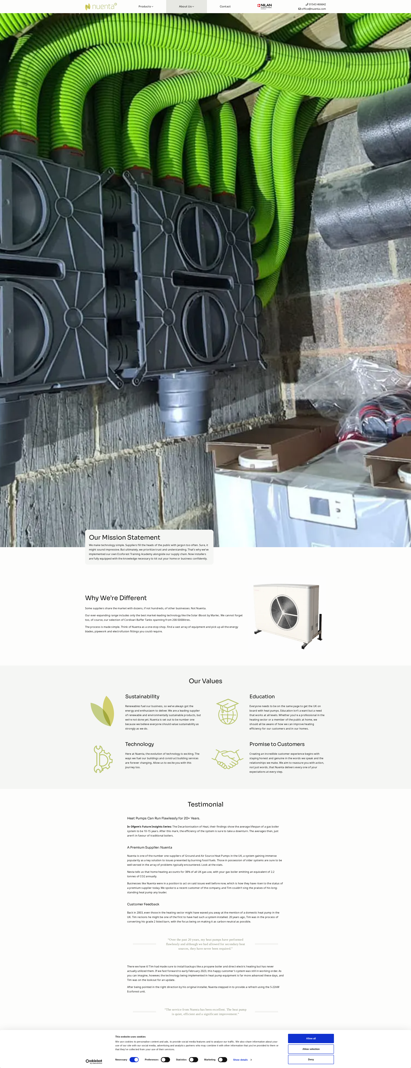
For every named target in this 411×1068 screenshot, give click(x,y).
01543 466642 (317, 4)
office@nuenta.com (314, 9)
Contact (225, 6)
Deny (311, 1059)
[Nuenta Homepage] (103, 7)
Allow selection (311, 1049)
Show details (240, 1059)
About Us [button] (185, 6)
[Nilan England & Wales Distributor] (264, 6)
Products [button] (145, 6)
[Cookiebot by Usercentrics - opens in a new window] (94, 1061)
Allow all (311, 1038)
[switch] (165, 1059)
